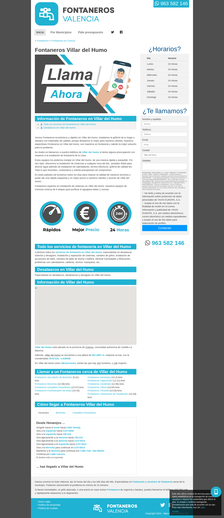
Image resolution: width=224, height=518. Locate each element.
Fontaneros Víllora (97, 387)
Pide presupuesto (90, 32)
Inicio (41, 32)
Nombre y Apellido (151, 119)
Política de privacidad (49, 505)
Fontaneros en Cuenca (63, 40)
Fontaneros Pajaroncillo (100, 380)
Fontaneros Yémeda (98, 390)
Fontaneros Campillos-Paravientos (53, 387)
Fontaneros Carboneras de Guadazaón (108, 394)
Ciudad (146, 150)
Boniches (60, 412)
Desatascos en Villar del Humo (59, 127)
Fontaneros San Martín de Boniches (53, 377)
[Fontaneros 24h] (85, 14)
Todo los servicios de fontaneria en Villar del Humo (70, 124)
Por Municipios (61, 32)
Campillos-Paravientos (84, 412)
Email (145, 140)
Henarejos (43, 412)
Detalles (146, 160)
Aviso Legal (44, 501)
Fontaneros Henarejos (99, 377)
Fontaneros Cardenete (99, 384)
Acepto (175, 511)
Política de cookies (48, 508)
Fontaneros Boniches (46, 384)
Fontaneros (43, 40)
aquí (203, 507)
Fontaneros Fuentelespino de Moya (53, 390)
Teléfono (146, 129)
